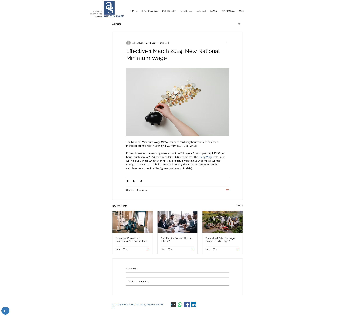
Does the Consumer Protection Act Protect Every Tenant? (132, 240)
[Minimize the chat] (62, 67)
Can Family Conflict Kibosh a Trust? (176, 240)
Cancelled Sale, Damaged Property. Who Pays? (221, 240)
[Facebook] (187, 304)
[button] (239, 24)
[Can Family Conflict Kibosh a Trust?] (178, 222)
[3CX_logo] (173, 304)
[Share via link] (141, 181)
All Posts (116, 23)
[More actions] (227, 42)
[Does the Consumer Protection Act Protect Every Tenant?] (132, 222)
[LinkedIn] (193, 304)
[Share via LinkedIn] (134, 181)
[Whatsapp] (180, 304)
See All (239, 205)
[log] (34, 193)
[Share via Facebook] (127, 181)
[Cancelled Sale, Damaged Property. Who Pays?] (222, 222)
